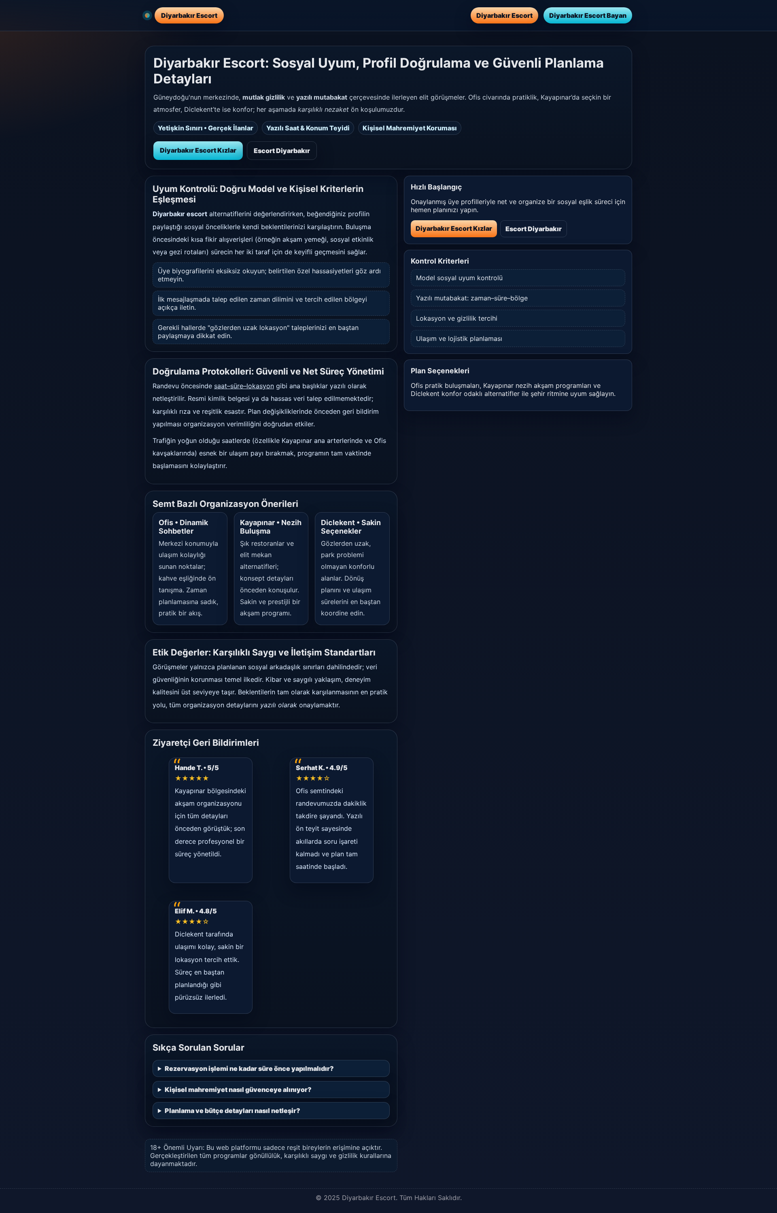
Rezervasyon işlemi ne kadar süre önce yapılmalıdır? (249, 1068)
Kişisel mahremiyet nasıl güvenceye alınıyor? (238, 1089)
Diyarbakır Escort (504, 15)
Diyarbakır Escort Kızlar (198, 150)
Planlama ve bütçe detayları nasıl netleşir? (232, 1111)
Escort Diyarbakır (282, 151)
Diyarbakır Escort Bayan (587, 15)
